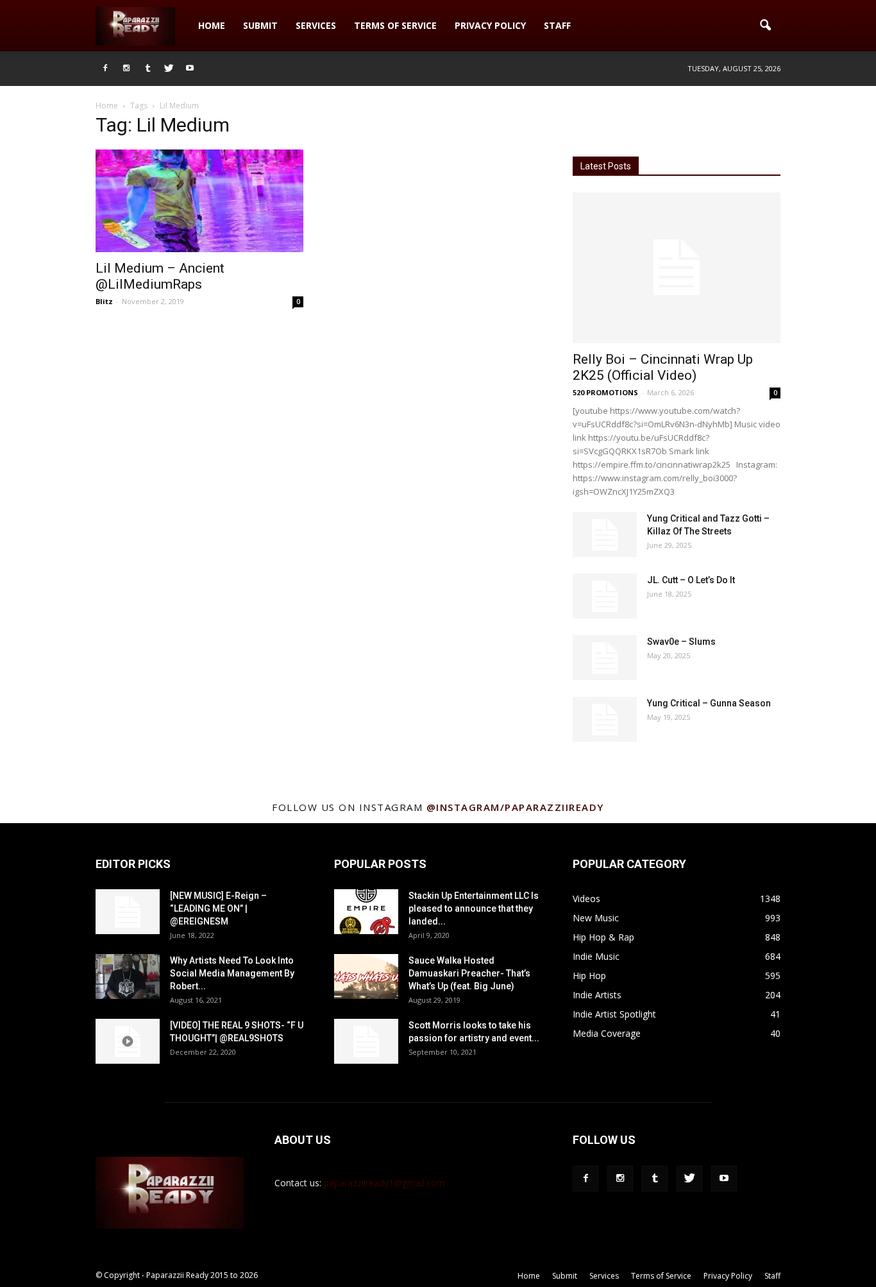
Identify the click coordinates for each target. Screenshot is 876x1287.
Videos (586, 898)
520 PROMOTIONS (605, 392)
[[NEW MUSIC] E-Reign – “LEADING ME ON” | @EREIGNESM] (128, 911)
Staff (557, 25)
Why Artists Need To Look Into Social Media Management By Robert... (232, 973)
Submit (260, 25)
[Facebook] (105, 68)
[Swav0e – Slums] (605, 657)
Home (211, 25)
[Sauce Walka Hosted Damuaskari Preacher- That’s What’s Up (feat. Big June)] (366, 976)
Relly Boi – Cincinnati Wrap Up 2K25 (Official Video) (663, 367)
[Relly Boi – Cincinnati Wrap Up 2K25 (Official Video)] (676, 267)
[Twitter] (168, 68)
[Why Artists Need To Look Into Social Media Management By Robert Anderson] (128, 976)
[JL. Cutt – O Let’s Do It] (605, 596)
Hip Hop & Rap (603, 937)
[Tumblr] (147, 68)
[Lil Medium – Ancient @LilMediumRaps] (199, 200)
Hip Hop (589, 975)
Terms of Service (395, 25)
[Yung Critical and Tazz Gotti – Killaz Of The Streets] (605, 534)
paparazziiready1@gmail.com (384, 1183)
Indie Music (596, 956)
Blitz (104, 301)
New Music (596, 918)
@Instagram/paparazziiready (515, 807)
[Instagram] (126, 68)
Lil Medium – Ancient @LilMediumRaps (160, 276)
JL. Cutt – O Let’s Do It (691, 580)
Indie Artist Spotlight (614, 1014)
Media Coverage (607, 1033)
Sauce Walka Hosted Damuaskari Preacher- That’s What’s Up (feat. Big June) (469, 973)
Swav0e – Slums (681, 641)
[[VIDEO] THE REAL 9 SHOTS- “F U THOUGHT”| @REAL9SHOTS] (128, 1041)
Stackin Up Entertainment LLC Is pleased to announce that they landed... (474, 908)
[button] (765, 25)
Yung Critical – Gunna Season (709, 703)
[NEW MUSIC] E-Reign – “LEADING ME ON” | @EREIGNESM (218, 908)
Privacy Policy (490, 25)
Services (316, 25)
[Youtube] (189, 68)
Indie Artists (597, 995)
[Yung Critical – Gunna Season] (605, 719)
